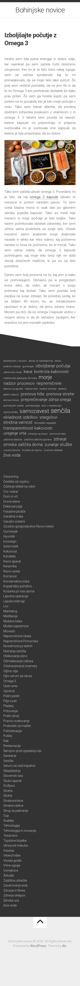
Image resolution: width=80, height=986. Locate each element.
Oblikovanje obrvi (15, 656)
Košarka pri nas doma (18, 591)
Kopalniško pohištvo (17, 586)
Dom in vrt (10, 496)
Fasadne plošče (14, 511)
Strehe (7, 795)
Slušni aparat (12, 781)
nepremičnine (49, 383)
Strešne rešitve (13, 805)
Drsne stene (11, 501)
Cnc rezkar (10, 491)
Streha (7, 791)
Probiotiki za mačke (17, 726)
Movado (9, 631)
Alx (64, 946)
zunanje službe (58, 444)
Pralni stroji (11, 716)
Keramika (10, 566)
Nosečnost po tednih (17, 646)
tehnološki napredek (45, 423)
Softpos (9, 785)
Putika (7, 736)
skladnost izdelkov (20, 417)
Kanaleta (9, 556)
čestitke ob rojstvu (32, 450)
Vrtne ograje (11, 865)
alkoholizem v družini (15, 360)
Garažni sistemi (14, 521)
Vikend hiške (11, 855)
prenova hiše (32, 394)
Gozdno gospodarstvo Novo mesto (28, 526)
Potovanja (10, 711)
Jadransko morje (12, 372)
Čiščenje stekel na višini (19, 486)
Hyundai (9, 536)
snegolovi (48, 417)
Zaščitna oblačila (15, 880)
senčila (60, 410)
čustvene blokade (53, 450)
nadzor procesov (19, 383)
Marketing (10, 611)
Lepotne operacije (15, 596)
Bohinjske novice (40, 10)
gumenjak (28, 366)
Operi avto (10, 686)
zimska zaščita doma (23, 444)
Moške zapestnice (15, 626)
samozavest (34, 411)
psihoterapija (33, 405)
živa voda (11, 455)
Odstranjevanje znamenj (20, 666)
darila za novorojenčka (41, 360)
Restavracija (12, 746)
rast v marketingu (52, 405)
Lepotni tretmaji (14, 601)
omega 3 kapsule (44, 197)
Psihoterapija (12, 731)
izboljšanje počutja (53, 365)
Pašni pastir (11, 696)
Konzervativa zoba (16, 581)
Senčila (8, 761)
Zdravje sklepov (14, 895)
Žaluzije (8, 875)
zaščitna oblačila (12, 439)
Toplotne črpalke (14, 840)
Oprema (9, 691)
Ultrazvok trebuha (15, 845)
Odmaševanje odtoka (18, 661)
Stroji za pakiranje (15, 810)
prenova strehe (60, 394)
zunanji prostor (11, 450)
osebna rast (31, 388)
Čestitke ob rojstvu (16, 481)
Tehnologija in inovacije (19, 830)
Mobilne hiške (12, 621)
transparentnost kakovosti (27, 428)
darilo (58, 360)
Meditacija (10, 616)
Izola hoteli (10, 546)
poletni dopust (11, 394)
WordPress (38, 946)
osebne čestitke (48, 388)
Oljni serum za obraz (17, 676)
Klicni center (11, 571)
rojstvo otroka (10, 412)
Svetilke (8, 820)
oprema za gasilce (13, 388)
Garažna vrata (13, 516)
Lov (5, 606)
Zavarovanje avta (15, 885)
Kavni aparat (12, 561)
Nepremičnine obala (17, 636)
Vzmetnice (10, 870)
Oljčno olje (10, 671)
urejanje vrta (14, 433)
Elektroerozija (12, 506)
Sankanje (9, 756)
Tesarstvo (10, 835)
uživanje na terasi (38, 433)
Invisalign (9, 541)
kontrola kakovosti (51, 371)
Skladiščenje (11, 771)
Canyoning (10, 476)
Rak (6, 741)
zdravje (60, 439)
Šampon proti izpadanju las (22, 751)
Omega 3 (9, 681)
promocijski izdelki (13, 405)
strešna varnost (17, 422)
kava (28, 371)
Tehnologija (11, 825)
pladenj (62, 388)
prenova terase (11, 400)
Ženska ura (11, 900)
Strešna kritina (13, 800)
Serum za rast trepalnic (19, 765)
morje (45, 377)
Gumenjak (10, 531)
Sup (6, 815)
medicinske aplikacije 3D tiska (20, 378)
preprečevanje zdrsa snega (46, 399)
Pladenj (8, 706)
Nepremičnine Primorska (20, 641)
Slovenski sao (13, 775)
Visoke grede (12, 860)
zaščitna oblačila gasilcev (38, 439)
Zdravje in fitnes (14, 890)
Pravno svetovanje (16, 721)
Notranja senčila (14, 651)
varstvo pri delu (57, 433)
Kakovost (10, 551)
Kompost (10, 576)
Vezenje (8, 850)
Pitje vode (10, 701)
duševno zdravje (12, 366)
